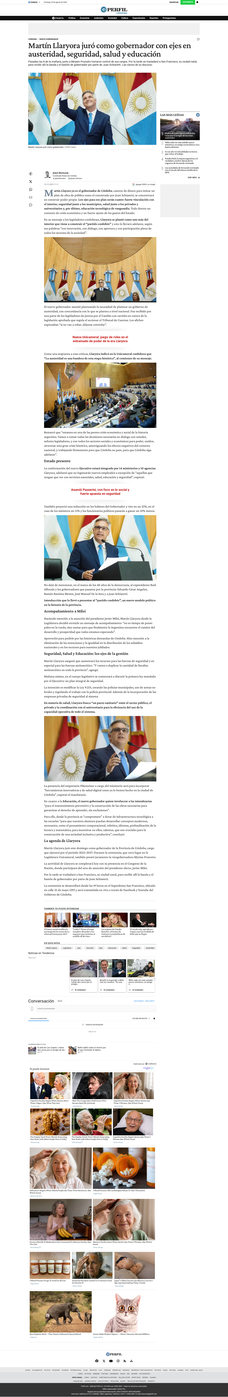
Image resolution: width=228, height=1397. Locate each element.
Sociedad (112, 18)
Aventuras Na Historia (108, 1377)
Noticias (157, 1370)
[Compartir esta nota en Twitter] (30, 181)
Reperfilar (117, 1370)
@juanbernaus (60, 178)
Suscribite (188, 2)
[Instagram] (118, 1361)
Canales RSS (78, 1381)
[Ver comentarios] (198, 39)
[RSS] (125, 1361)
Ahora (27, 1370)
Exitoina (172, 1370)
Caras (165, 1370)
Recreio (145, 1377)
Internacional (76, 1370)
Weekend (96, 1374)
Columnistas (37, 1370)
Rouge (122, 1374)
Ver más (192, 178)
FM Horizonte (144, 1374)
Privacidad (114, 1381)
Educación (112, 948)
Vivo (187, 1370)
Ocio (100, 1370)
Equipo (123, 1381)
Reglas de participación (136, 1381)
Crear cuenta (150, 1001)
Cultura (124, 18)
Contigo (94, 1377)
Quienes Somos (90, 1381)
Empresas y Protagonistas (142, 1370)
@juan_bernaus (76, 178)
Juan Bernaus (60, 172)
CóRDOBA (32, 39)
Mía (128, 1374)
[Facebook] (96, 1360)
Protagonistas (169, 18)
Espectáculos (139, 18)
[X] (104, 1361)
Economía (84, 18)
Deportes (154, 18)
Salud (124, 948)
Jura (78, 948)
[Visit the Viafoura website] (150, 1064)
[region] (92, 1032)
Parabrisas (114, 1374)
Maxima (153, 1377)
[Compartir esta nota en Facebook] (30, 173)
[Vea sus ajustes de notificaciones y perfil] (197, 2)
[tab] (38, 1018)
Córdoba (107, 1370)
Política (71, 18)
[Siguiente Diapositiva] (154, 978)
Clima (85, 1370)
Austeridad (150, 948)
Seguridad (136, 948)
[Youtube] (111, 1361)
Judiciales (98, 18)
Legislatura (67, 948)
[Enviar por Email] (30, 197)
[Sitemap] (131, 1361)
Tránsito (151, 1381)
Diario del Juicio (196, 1370)
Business (126, 1370)
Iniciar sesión (139, 1001)
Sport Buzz (136, 1377)
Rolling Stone (124, 1377)
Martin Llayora (51, 948)
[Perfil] (114, 1355)
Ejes (101, 948)
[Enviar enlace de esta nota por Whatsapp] (30, 189)
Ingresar (173, 2)
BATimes (134, 1374)
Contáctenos (103, 1381)
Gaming (180, 1370)
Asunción (89, 948)
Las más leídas (172, 115)
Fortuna (104, 1374)
